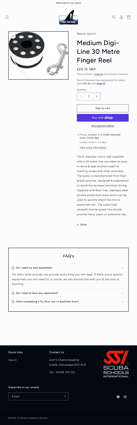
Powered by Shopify (38, 418)
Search (12, 360)
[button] (7, 17)
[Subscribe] (64, 396)
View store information (93, 147)
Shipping (98, 74)
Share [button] (83, 224)
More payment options (102, 125)
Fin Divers (22, 418)
